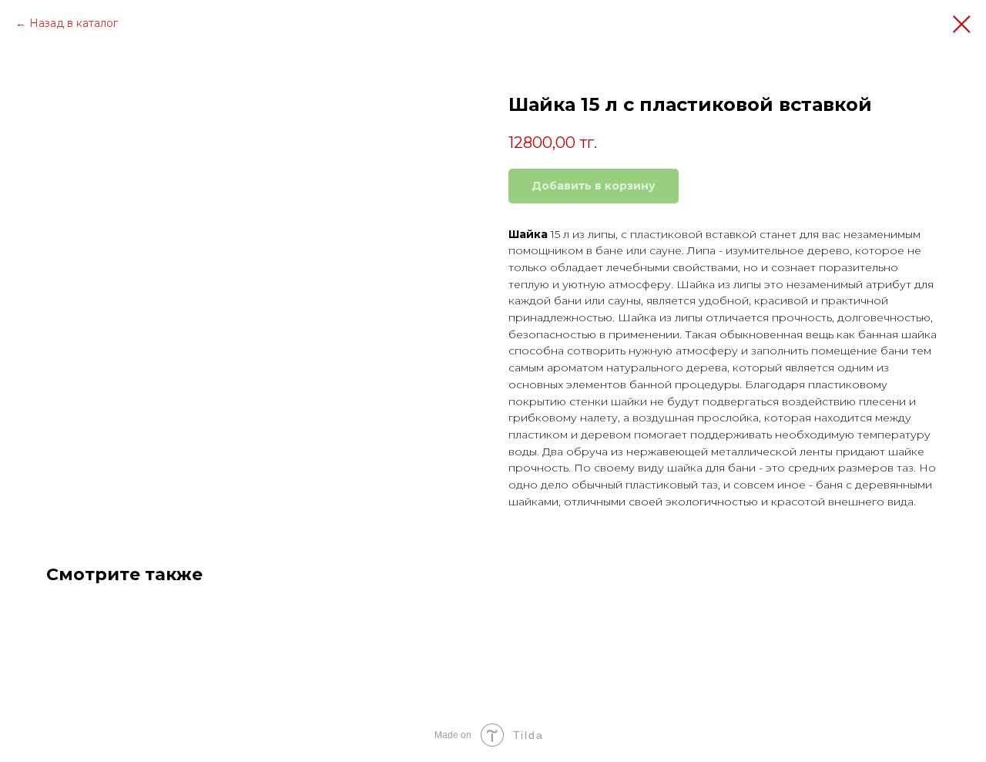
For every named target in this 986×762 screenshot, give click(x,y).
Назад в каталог (73, 23)
